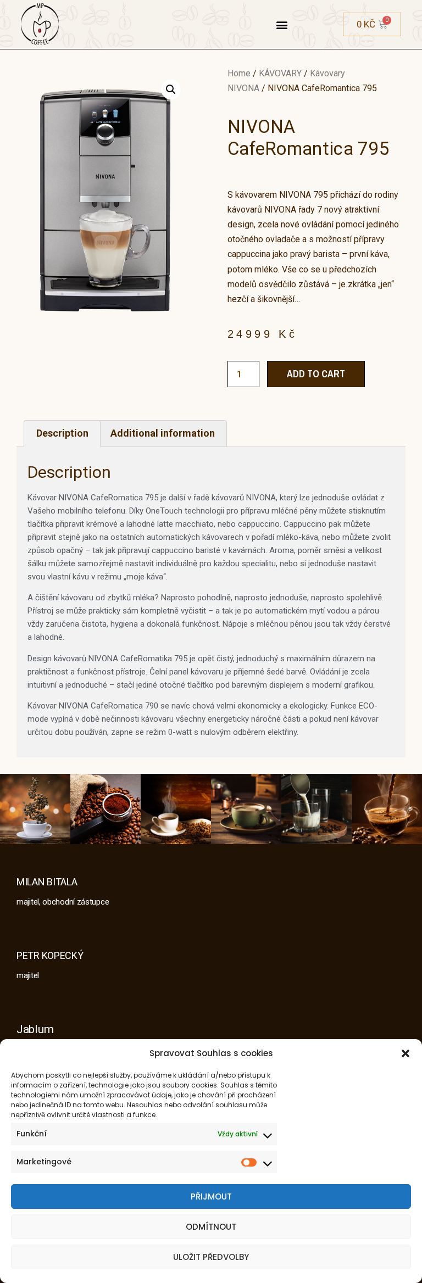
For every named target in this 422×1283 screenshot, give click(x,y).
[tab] (62, 433)
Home (239, 73)
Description (62, 433)
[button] (405, 1053)
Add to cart (316, 374)
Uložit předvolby (211, 1257)
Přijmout (211, 1196)
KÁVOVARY (280, 73)
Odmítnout (211, 1226)
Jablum (34, 1029)
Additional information (162, 433)
